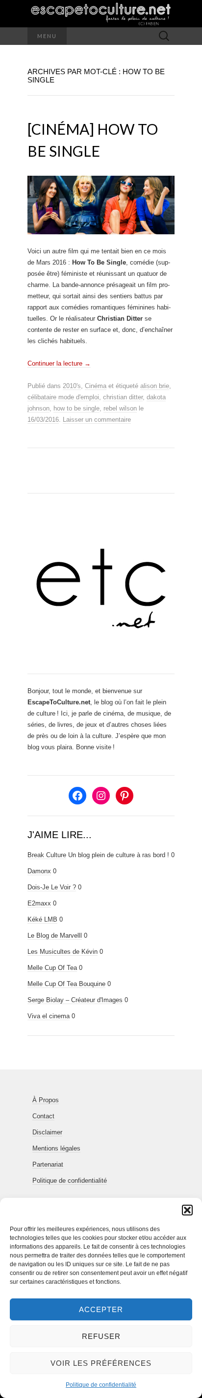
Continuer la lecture (59, 363)
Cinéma (95, 386)
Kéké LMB (42, 919)
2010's (72, 386)
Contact (43, 1116)
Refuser (101, 1336)
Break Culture (46, 855)
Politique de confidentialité (101, 1384)
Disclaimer (47, 1132)
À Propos (45, 1100)
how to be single (76, 408)
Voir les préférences (101, 1363)
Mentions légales (56, 1148)
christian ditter (123, 397)
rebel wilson (120, 408)
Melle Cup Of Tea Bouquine (66, 983)
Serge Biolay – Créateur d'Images (75, 1000)
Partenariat (47, 1164)
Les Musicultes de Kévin (62, 951)
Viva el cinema (48, 1016)
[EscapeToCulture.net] (101, 13)
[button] (187, 1210)
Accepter (101, 1309)
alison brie (154, 386)
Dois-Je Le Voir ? (51, 887)
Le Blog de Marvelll (54, 935)
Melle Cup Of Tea (52, 967)
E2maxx (39, 903)
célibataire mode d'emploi (63, 397)
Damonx (39, 871)
